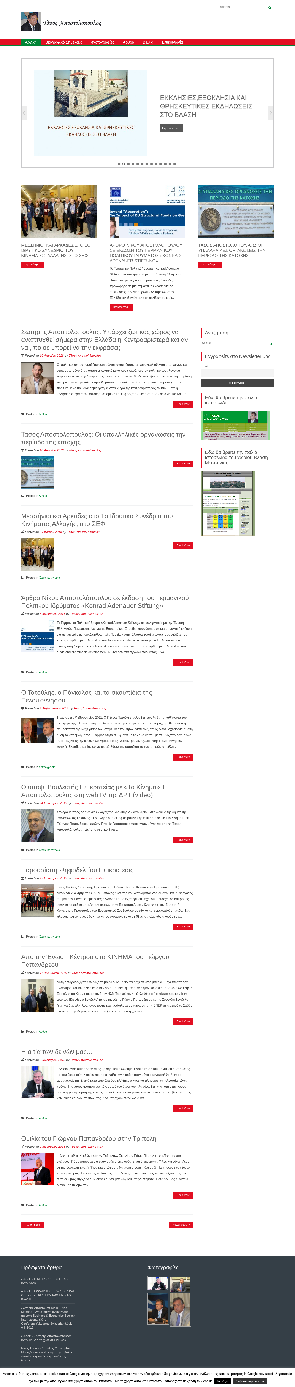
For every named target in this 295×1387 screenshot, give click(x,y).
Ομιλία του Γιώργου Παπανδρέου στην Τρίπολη (89, 1138)
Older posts (33, 1224)
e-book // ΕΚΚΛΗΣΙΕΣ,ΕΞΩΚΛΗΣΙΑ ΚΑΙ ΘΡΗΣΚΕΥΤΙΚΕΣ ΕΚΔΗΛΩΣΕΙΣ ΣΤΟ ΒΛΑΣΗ (47, 1295)
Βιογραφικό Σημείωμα (63, 42)
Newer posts (180, 1224)
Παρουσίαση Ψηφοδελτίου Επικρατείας (77, 870)
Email (204, 366)
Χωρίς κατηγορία (49, 577)
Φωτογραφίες (102, 42)
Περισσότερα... (171, 149)
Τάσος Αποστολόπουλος (85, 355)
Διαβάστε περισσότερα (250, 1381)
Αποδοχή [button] (222, 1381)
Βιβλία (148, 42)
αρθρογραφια (47, 767)
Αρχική (31, 42)
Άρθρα (128, 42)
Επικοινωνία (172, 42)
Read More (183, 404)
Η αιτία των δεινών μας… (57, 1051)
